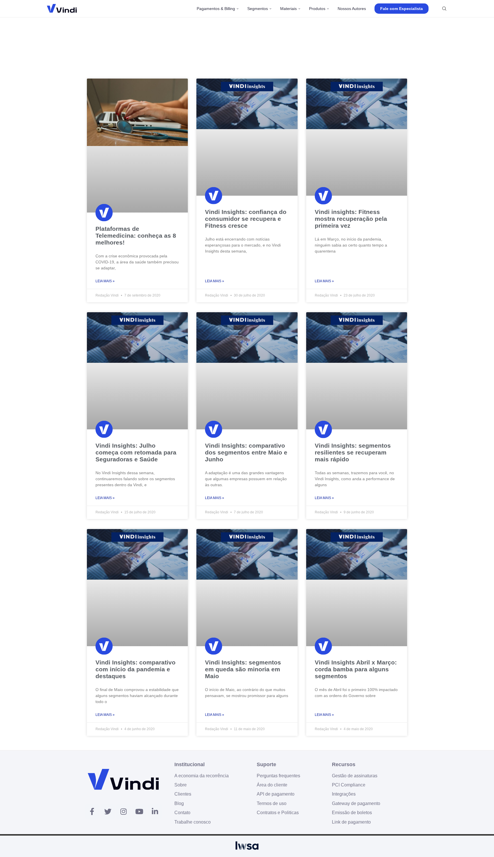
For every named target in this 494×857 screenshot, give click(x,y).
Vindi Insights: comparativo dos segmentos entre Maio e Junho (246, 452)
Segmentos (257, 8)
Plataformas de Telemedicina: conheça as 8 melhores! (135, 235)
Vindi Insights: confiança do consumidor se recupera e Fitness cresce (245, 219)
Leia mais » (105, 281)
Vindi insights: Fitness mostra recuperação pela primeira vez (351, 219)
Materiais (288, 8)
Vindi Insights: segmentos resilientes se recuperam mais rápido (353, 452)
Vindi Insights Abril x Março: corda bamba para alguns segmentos (356, 669)
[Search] (444, 8)
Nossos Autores (352, 8)
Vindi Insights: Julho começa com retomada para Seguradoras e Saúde (135, 452)
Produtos (317, 8)
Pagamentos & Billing (216, 8)
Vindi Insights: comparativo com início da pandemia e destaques (135, 669)
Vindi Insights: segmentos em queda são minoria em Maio (243, 669)
